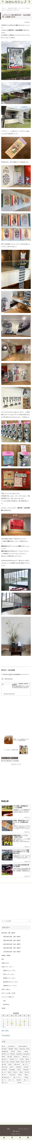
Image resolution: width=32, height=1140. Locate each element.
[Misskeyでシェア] (26, 680)
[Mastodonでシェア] (12, 680)
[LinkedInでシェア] (16, 689)
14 (24, 1021)
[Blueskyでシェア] (19, 680)
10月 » (7, 1030)
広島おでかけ (15, 758)
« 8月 (2, 1030)
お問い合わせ (16, 1131)
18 (11, 1023)
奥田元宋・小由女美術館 (13, 760)
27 (20, 1025)
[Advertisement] (16, 781)
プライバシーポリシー (23, 1129)
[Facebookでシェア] (5, 684)
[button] (29, 921)
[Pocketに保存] (19, 684)
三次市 (4, 760)
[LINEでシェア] (26, 684)
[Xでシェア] (5, 680)
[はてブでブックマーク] (12, 684)
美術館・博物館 (6, 758)
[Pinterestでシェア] (8, 689)
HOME (8, 1129)
